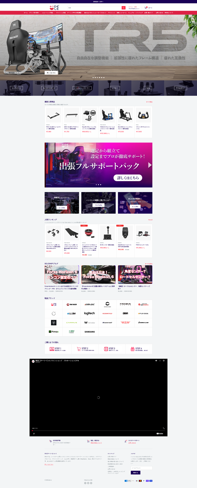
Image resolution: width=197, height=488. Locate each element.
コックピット (16, 88)
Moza (65, 124)
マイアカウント (133, 8)
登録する (135, 472)
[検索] (124, 7)
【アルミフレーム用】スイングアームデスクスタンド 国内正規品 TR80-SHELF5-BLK (71, 247)
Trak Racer (103, 124)
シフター (115, 88)
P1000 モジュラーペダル (142, 245)
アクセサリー (180, 88)
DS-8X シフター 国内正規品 (107, 245)
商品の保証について (96, 442)
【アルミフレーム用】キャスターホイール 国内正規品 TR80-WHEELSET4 (53, 246)
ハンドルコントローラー (82, 88)
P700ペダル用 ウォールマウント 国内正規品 (53, 127)
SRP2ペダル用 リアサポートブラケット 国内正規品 (71, 127)
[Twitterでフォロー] (88, 483)
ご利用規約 (111, 466)
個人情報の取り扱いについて (116, 461)
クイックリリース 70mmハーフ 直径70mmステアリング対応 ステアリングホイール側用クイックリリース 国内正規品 (89, 248)
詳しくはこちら (82, 72)
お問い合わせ (132, 442)
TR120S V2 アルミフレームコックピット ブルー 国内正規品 (107, 128)
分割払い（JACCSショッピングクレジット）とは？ (116, 472)
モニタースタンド (49, 88)
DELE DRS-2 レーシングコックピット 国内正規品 (125, 127)
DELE (119, 124)
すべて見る (149, 102)
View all (150, 219)
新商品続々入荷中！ (98, 1)
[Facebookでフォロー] (85, 483)
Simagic (48, 124)
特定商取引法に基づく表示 (115, 464)
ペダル (147, 88)
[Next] (152, 122)
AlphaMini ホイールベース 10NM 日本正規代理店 (124, 245)
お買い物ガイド (112, 456)
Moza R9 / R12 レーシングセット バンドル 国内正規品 (89, 127)
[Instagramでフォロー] (91, 483)
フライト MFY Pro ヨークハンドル (143, 127)
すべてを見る (149, 263)
